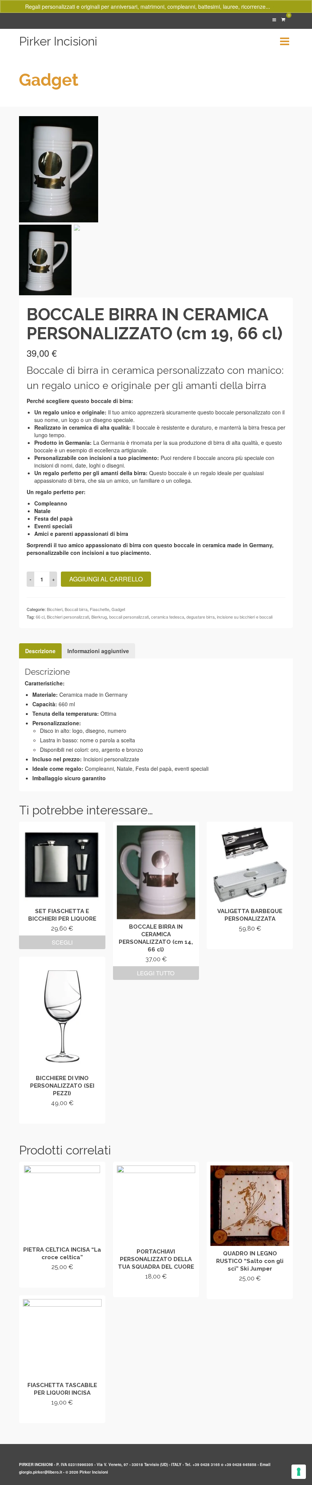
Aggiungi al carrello (106, 579)
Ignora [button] (279, 6)
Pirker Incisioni (58, 41)
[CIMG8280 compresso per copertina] (58, 168)
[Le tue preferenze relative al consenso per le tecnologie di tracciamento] (298, 1472)
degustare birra (200, 617)
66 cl (40, 617)
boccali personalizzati (129, 617)
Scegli (62, 942)
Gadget (118, 609)
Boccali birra (76, 609)
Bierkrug (99, 617)
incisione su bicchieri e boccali (244, 617)
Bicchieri (54, 609)
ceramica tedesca (167, 617)
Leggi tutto (156, 973)
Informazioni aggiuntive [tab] (98, 651)
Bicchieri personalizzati (68, 617)
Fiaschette (99, 609)
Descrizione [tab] (40, 651)
